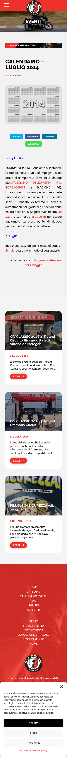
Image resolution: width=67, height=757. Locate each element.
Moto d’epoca (33, 630)
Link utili (33, 605)
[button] (61, 686)
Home (34, 587)
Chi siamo (33, 591)
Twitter (17, 136)
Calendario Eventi (33, 596)
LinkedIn (49, 136)
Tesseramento (33, 639)
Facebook (32, 136)
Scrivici (10, 250)
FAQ (33, 600)
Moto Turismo (33, 625)
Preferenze (33, 742)
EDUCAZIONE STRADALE (33, 634)
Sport (33, 621)
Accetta (33, 723)
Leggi (16, 376)
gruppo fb (39, 216)
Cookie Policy (24, 750)
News (33, 643)
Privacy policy (40, 750)
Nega (33, 732)
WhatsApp (33, 144)
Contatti (33, 609)
